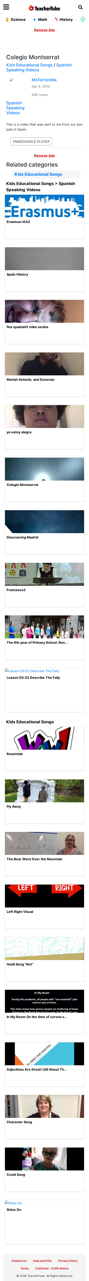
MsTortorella (44, 79)
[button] (13, 7)
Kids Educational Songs (29, 64)
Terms (24, 1268)
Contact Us (19, 1260)
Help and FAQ (42, 1260)
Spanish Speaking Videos (39, 67)
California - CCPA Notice (52, 1268)
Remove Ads (44, 30)
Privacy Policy (68, 1260)
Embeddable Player (31, 141)
